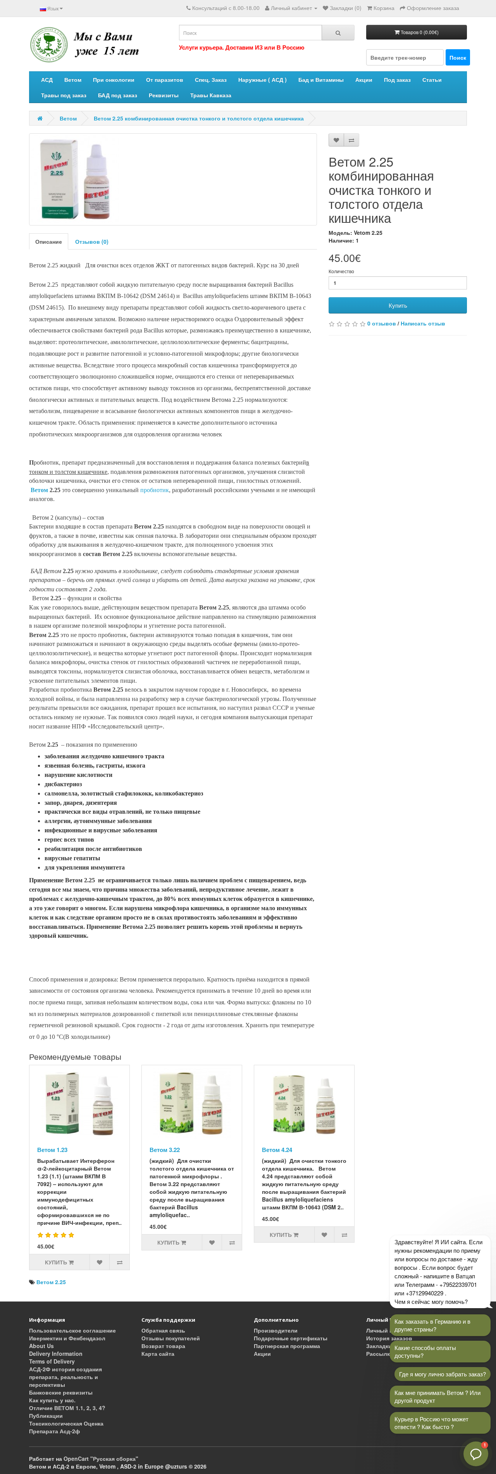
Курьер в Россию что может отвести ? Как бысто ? (431, 1423)
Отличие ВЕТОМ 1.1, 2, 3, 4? (67, 1408)
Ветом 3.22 (165, 1149)
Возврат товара (163, 1346)
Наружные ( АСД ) (262, 79)
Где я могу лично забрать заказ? (442, 1374)
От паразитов (164, 79)
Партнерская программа (287, 1346)
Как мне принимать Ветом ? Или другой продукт (437, 1396)
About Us (41, 1346)
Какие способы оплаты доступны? (425, 1351)
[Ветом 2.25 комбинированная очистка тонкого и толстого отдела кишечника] (173, 179)
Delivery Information (56, 1353)
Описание (48, 241)
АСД (47, 79)
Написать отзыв (423, 323)
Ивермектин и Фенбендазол (67, 1338)
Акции (363, 79)
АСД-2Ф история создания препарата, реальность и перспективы (65, 1376)
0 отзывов (381, 323)
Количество (341, 271)
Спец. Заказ (211, 79)
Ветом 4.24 (277, 1149)
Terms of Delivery (52, 1361)
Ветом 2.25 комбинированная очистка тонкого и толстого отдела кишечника (199, 118)
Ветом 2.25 (51, 1282)
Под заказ (397, 79)
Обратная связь (163, 1330)
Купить (398, 305)
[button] (475, 1453)
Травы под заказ (63, 95)
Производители (276, 1330)
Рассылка (379, 1353)
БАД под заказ (117, 95)
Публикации (46, 1415)
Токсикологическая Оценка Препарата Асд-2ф (66, 1427)
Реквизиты (164, 95)
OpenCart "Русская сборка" (101, 1458)
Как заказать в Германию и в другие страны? (432, 1325)
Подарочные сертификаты (290, 1338)
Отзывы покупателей (170, 1338)
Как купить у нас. (52, 1400)
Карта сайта (157, 1353)
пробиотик (154, 490)
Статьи (432, 79)
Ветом (72, 79)
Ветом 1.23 (52, 1149)
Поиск (458, 57)
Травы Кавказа (210, 95)
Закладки (379, 1346)
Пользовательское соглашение (72, 1330)
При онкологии (113, 79)
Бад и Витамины (321, 79)
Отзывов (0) (91, 241)
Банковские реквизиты (61, 1392)
